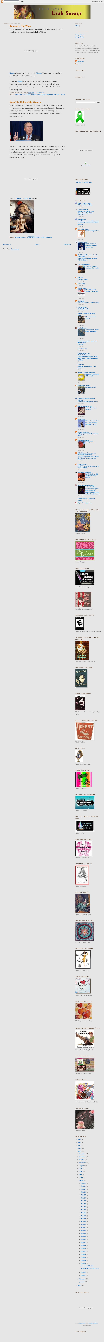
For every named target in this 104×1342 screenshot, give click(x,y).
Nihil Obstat (81, 419)
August (81, 1166)
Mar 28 (83, 1192)
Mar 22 (83, 1210)
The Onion (81, 365)
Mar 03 (83, 1263)
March (81, 1180)
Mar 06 (83, 1254)
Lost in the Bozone (83, 229)
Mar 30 (83, 1186)
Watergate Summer (84, 440)
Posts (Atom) (15, 249)
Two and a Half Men (20, 26)
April (81, 1177)
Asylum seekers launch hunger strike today (92, 330)
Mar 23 (83, 1207)
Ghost (12, 73)
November (82, 1157)
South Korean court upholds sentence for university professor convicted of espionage (88, 222)
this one (39, 73)
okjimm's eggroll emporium (86, 373)
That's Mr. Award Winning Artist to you (91, 291)
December (82, 1154)
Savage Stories (79, 35)
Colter (34, 94)
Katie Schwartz (82, 464)
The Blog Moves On (83, 309)
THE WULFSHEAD (84, 264)
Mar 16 (83, 1228)
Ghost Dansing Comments (86, 485)
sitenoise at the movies (84, 472)
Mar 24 (83, 1204)
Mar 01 (83, 1275)
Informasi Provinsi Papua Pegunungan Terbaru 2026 (90, 245)
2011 (79, 1145)
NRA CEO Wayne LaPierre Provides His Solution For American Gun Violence (88, 458)
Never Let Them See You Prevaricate (88, 303)
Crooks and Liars (83, 209)
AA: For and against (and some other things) (87, 342)
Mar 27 (83, 1195)
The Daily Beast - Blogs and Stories (86, 499)
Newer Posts (7, 245)
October (82, 1160)
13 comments (39, 236)
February (82, 1279)
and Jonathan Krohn (23, 94)
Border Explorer (83, 328)
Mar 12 (83, 1239)
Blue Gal (80, 277)
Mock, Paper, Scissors (84, 203)
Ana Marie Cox (82, 349)
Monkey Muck (82, 288)
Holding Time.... (90, 442)
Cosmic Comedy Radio (93, 1323)
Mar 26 (83, 1198)
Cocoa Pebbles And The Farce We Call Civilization (87, 259)
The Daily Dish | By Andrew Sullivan (86, 399)
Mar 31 (83, 1183)
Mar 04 (83, 1260)
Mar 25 (83, 1201)
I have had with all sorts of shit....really (92, 375)
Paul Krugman (82, 307)
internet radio (82, 1323)
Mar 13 (83, 1236)
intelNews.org (82, 219)
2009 (79, 1151)
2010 (79, 1148)
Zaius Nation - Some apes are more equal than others (87, 454)
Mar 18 (83, 1222)
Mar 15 (83, 1230)
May (80, 1175)
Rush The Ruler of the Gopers (25, 102)
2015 (79, 1139)
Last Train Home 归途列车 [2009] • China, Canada (91, 476)
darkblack (81, 301)
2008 (79, 1285)
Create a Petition (86, 165)
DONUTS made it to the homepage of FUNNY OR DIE (88, 467)
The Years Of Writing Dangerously (88, 402)
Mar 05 (83, 1257)
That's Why (81, 284)
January (82, 1282)
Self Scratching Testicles (92, 231)
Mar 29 (83, 1189)
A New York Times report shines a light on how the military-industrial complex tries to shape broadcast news (92, 490)
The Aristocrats (82, 242)
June (81, 1171)
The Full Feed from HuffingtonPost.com (84, 354)
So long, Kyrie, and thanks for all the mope (88, 435)
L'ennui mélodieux (83, 432)
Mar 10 (83, 1245)
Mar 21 (83, 1213)
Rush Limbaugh (47, 94)
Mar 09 (83, 1248)
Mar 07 (83, 1251)
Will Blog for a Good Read (83, 182)
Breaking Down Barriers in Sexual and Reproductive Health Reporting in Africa (88, 358)
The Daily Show (59, 94)
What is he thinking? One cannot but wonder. (92, 267)
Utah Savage (52, 9)
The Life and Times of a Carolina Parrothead (88, 256)
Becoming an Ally (90, 387)
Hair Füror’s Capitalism (85, 205)
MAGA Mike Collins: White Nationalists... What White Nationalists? (86, 213)
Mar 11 (83, 1242)
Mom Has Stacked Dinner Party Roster (87, 367)
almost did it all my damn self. (90, 409)
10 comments (39, 93)
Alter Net (27, 198)
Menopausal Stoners (84, 385)
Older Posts (67, 245)
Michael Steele (20, 237)
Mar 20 (83, 1216)
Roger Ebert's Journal (84, 503)
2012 (79, 1142)
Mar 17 (83, 1224)
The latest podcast (83, 279)
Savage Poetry (79, 37)
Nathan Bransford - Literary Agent (86, 314)
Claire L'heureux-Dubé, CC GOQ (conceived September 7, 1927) (92, 422)
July (80, 1169)
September (82, 1163)
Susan (20, 81)
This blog (80, 344)
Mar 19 (83, 1219)
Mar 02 (83, 1272)
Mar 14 (83, 1233)
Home (37, 245)
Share (77, 26)
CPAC (39, 94)
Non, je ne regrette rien (85, 406)
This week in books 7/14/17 (90, 318)
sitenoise (78, 64)
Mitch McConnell (33, 237)
